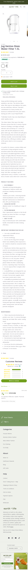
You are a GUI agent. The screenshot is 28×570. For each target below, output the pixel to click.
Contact (5, 478)
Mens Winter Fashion (9, 440)
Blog (4, 464)
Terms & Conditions (8, 488)
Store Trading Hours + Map (10, 481)
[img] (4, 390)
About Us (5, 457)
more (11, 527)
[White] (3, 66)
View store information (9, 97)
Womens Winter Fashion (9, 437)
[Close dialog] (26, 553)
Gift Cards (6, 468)
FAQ (4, 499)
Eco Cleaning (6, 444)
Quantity (3, 69)
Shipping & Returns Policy (10, 485)
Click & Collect (7, 492)
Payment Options (8, 495)
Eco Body (5, 447)
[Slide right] (17, 41)
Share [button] (4, 353)
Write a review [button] (14, 381)
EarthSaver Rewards (8, 461)
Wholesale (6, 502)
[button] (3, 7)
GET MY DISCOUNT (7, 563)
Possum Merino (7, 433)
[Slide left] (10, 41)
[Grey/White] (7, 66)
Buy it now (14, 86)
